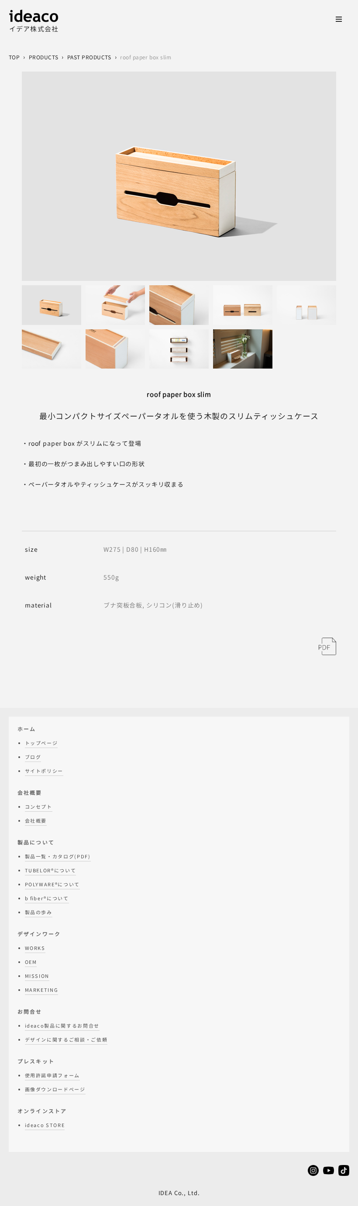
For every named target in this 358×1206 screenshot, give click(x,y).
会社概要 (36, 820)
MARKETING (42, 990)
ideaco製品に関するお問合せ (62, 1025)
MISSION (37, 976)
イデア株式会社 (34, 29)
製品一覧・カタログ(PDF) (58, 856)
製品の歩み (38, 912)
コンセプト (38, 806)
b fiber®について (47, 898)
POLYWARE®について (52, 884)
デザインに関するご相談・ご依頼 (66, 1039)
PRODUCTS (44, 57)
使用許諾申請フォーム (52, 1075)
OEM (31, 962)
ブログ (33, 757)
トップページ (41, 743)
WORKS (35, 948)
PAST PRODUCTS (89, 57)
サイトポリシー (44, 771)
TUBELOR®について (50, 870)
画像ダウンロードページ (55, 1089)
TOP (14, 57)
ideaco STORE (45, 1125)
